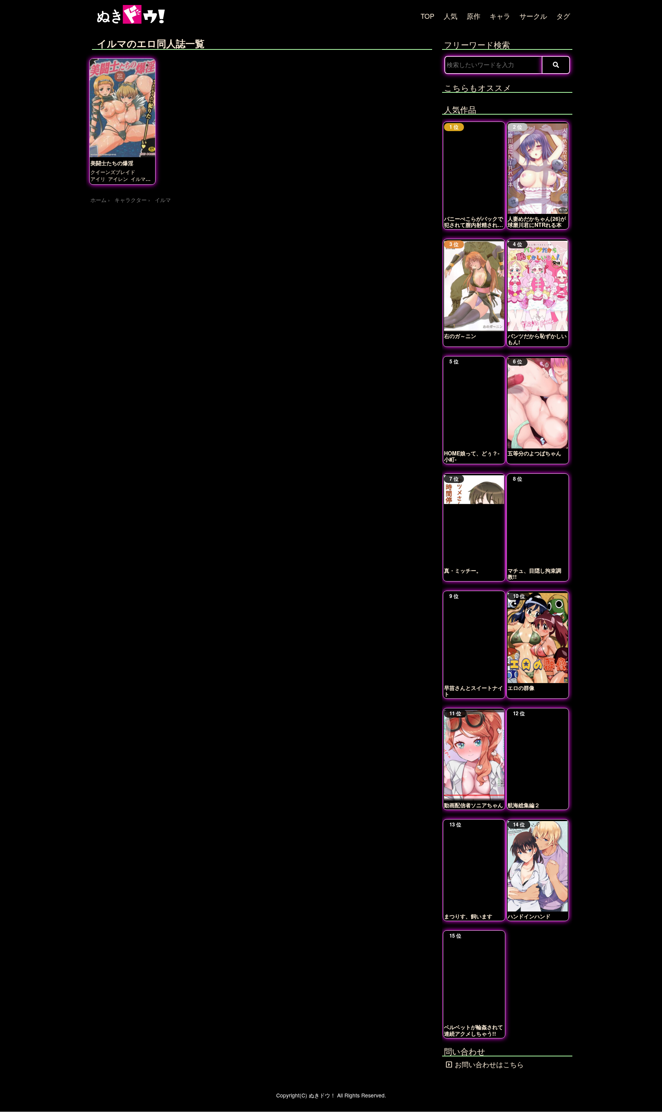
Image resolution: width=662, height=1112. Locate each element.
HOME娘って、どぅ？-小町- (472, 456)
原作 (473, 16)
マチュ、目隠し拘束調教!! (534, 573)
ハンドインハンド (529, 916)
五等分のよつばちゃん (534, 453)
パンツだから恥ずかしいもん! (537, 339)
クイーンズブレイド (112, 172)
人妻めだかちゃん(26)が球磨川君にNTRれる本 (537, 221)
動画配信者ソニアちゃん (473, 805)
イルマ (138, 178)
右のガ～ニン (460, 336)
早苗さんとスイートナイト (473, 691)
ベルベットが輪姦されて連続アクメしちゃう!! (473, 1030)
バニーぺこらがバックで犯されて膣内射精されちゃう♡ (473, 221)
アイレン (118, 178)
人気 (450, 16)
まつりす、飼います (468, 916)
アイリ (97, 178)
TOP (427, 16)
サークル (533, 16)
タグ (563, 16)
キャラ (500, 16)
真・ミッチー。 (463, 570)
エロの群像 (521, 688)
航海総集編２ (524, 805)
